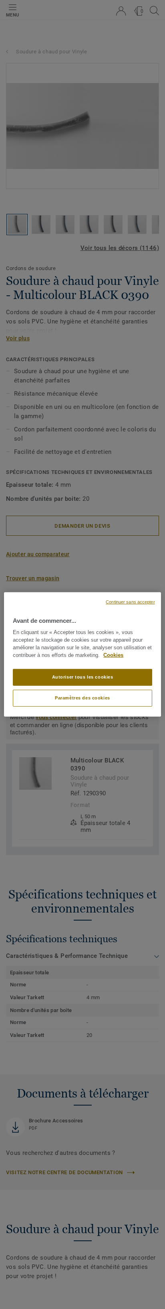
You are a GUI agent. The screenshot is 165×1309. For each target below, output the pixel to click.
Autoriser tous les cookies (82, 677)
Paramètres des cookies (82, 697)
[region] (82, 654)
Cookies (113, 655)
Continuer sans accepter (130, 602)
